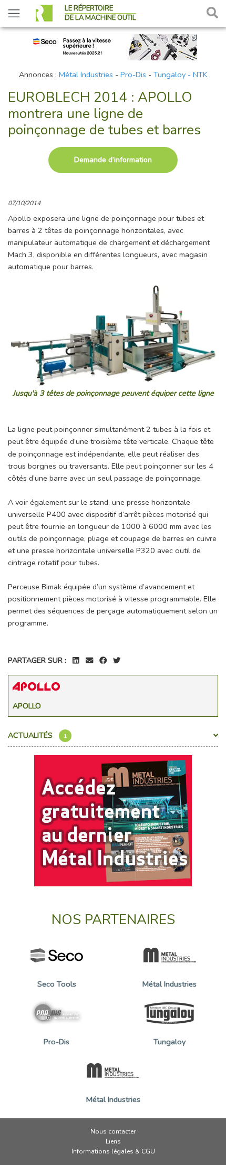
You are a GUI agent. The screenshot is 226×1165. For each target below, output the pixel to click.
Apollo (27, 706)
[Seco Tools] (113, 46)
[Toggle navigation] (14, 13)
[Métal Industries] (113, 820)
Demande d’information (113, 160)
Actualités (37, 735)
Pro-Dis (133, 74)
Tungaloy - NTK (180, 74)
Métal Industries (86, 74)
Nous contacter (113, 1131)
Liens (113, 1141)
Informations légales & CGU (113, 1151)
